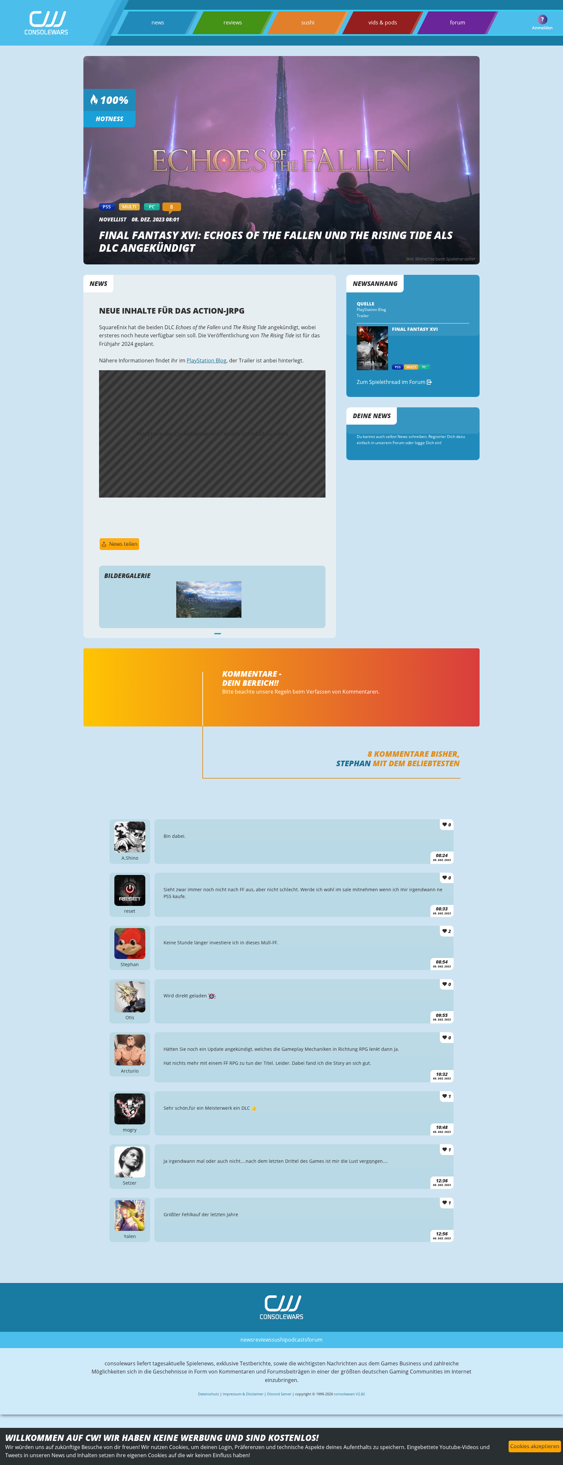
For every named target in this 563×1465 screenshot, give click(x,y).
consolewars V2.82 (349, 1393)
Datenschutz (208, 1393)
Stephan (353, 763)
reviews (233, 22)
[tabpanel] (212, 599)
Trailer (363, 315)
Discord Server (279, 1393)
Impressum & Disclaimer (243, 1393)
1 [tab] (217, 633)
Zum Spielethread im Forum (392, 382)
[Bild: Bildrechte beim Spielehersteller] (212, 599)
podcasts (296, 1339)
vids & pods (382, 22)
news (158, 22)
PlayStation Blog (206, 360)
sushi (307, 22)
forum (457, 22)
